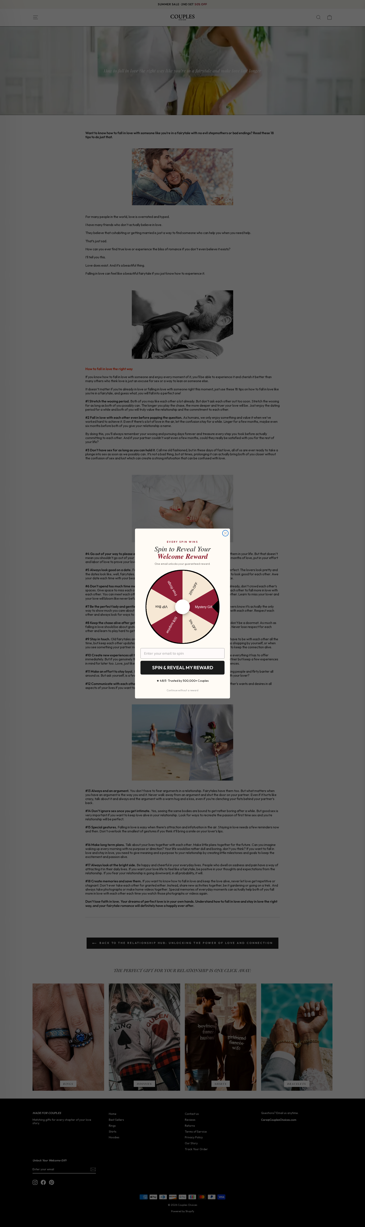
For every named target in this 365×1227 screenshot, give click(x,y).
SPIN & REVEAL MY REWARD (182, 668)
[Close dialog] (225, 533)
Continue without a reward (182, 690)
